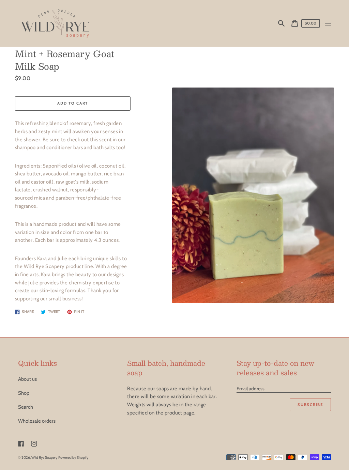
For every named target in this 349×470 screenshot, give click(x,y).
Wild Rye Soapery (44, 457)
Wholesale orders (37, 421)
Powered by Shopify (73, 457)
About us (27, 379)
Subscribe (310, 404)
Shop (23, 393)
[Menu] (328, 23)
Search (25, 407)
